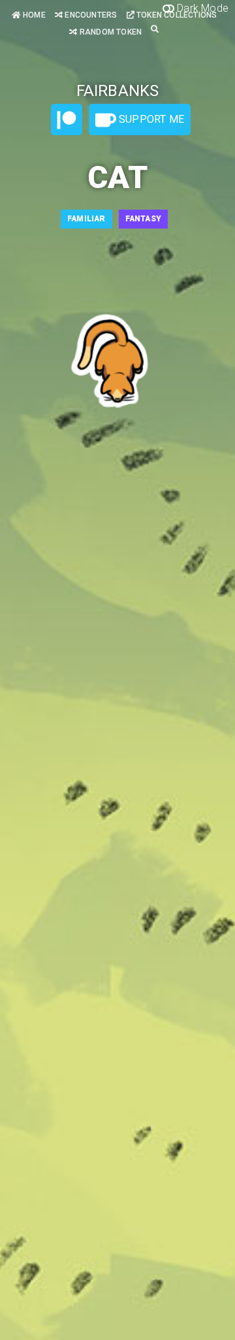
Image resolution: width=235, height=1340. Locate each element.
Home (33, 15)
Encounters (90, 15)
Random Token (110, 32)
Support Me (150, 119)
